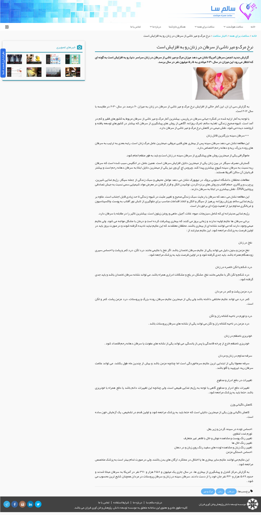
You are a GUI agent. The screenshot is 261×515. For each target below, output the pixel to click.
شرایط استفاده (121, 502)
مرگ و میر (208, 491)
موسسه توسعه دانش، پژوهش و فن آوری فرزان (111, 507)
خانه (253, 26)
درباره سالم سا (154, 502)
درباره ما (156, 26)
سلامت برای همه (205, 26)
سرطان (231, 491)
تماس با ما (135, 26)
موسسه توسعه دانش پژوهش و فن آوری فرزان (222, 504)
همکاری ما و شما (177, 26)
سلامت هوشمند (234, 26)
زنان (220, 491)
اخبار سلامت (220, 36)
